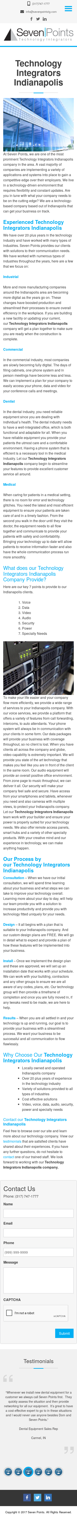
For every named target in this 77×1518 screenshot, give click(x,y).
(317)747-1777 (41, 3)
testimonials (12, 1141)
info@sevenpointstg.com (41, 11)
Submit (64, 1333)
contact (8, 1156)
